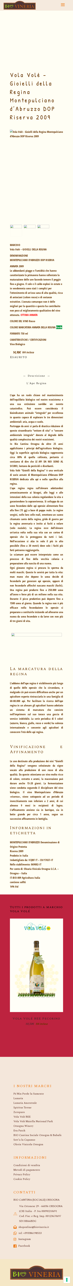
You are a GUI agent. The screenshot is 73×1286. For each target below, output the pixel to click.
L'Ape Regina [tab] (36, 383)
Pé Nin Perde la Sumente (28, 1094)
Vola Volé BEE (22, 1117)
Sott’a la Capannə (24, 1140)
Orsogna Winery (23, 1126)
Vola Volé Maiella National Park (33, 1121)
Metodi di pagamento (26, 1170)
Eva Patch (19, 1131)
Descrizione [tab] (36, 376)
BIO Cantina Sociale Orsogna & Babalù (37, 1135)
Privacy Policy (21, 1174)
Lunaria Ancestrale (25, 1103)
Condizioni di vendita (26, 1165)
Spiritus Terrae (22, 1108)
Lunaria (18, 1098)
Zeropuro (19, 1112)
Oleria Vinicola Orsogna (28, 1144)
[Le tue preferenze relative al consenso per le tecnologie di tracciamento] (66, 1279)
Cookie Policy (21, 1179)
